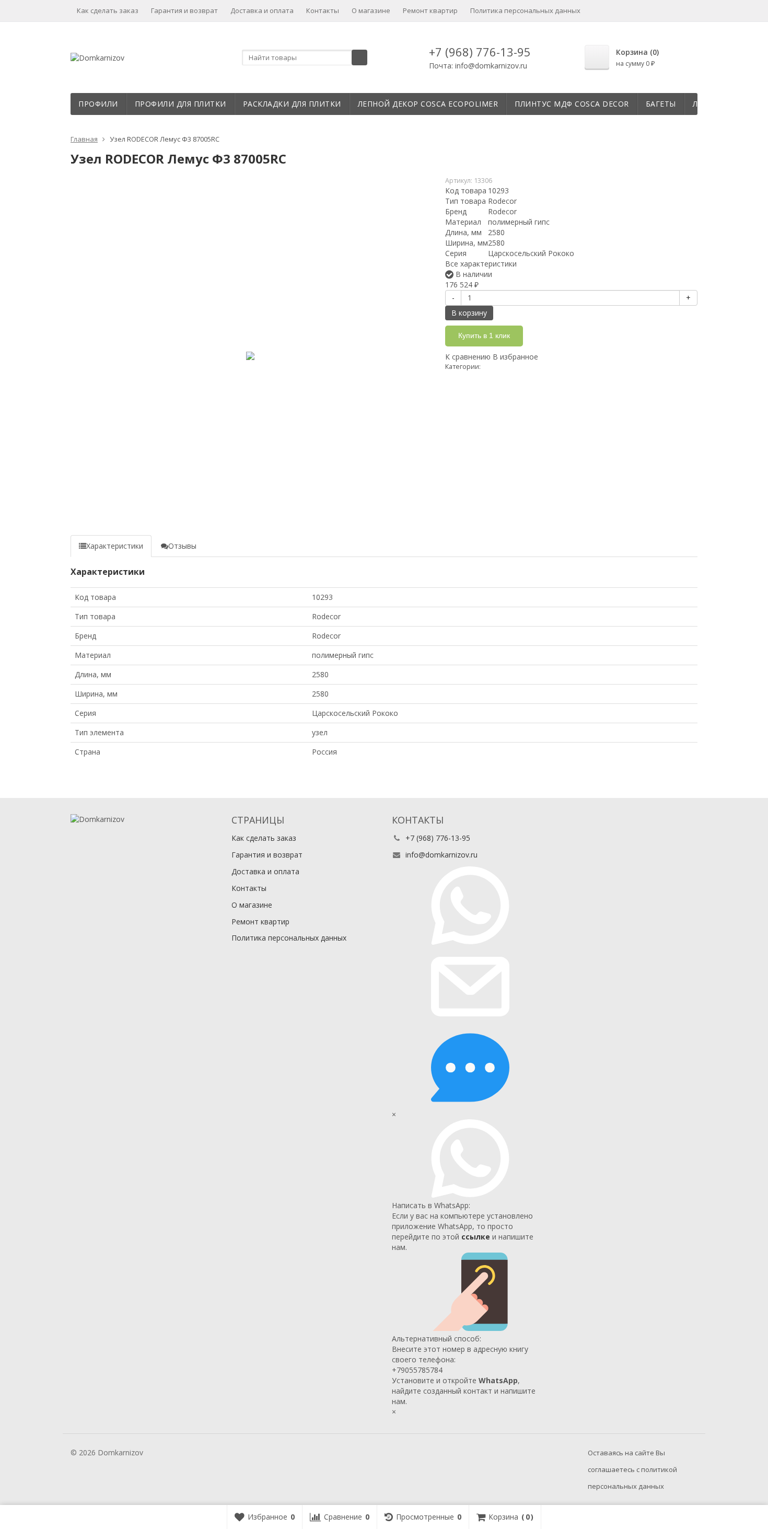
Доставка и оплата (262, 10)
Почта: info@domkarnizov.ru (478, 66)
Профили (98, 104)
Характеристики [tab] (114, 546)
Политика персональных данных (525, 10)
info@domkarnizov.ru (441, 855)
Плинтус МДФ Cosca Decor (572, 104)
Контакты (322, 10)
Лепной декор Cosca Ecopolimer (428, 104)
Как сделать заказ (107, 10)
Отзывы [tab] (182, 546)
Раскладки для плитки (292, 104)
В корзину (469, 313)
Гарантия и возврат (184, 10)
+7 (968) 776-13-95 (480, 52)
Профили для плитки (180, 104)
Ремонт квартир (430, 10)
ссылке (475, 1237)
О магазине (371, 10)
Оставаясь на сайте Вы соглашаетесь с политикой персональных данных (632, 1469)
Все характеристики (481, 264)
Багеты (661, 104)
